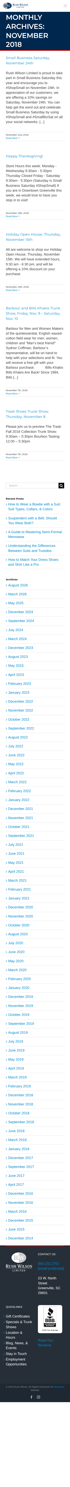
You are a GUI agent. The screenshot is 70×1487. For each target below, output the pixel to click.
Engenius (59, 1386)
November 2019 (20, 1006)
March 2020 (17, 970)
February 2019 (19, 1086)
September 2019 (21, 1024)
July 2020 (15, 943)
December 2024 (20, 612)
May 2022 (16, 764)
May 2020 (16, 961)
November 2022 (20, 710)
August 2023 (18, 657)
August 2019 (18, 1032)
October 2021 (18, 827)
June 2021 (16, 853)
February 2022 (19, 791)
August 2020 (18, 934)
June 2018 (16, 1131)
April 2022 (16, 773)
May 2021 (16, 863)
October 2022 (18, 719)
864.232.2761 (48, 1264)
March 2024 (17, 639)
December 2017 (20, 1158)
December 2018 (20, 1095)
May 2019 (16, 1059)
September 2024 (21, 621)
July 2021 (15, 845)
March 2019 (17, 1077)
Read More (12, 138)
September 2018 (21, 1122)
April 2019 (16, 1068)
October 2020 (18, 925)
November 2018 (20, 1104)
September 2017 (21, 1167)
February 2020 (19, 979)
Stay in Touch (16, 1354)
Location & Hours (14, 1335)
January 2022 (18, 800)
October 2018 (18, 1113)
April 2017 (16, 1185)
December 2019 (20, 997)
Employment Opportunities (16, 1361)
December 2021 (20, 809)
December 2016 (20, 1193)
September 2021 (21, 836)
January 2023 (18, 692)
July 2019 (15, 1041)
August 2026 (18, 585)
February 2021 (19, 889)
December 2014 (20, 1238)
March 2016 (17, 1211)
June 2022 (16, 755)
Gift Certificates (18, 1316)
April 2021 (16, 871)
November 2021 (20, 818)
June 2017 (16, 1176)
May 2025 (16, 603)
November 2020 (20, 916)
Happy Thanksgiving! (24, 156)
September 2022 (21, 728)
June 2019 (16, 1050)
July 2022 (15, 746)
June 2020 (16, 952)
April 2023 (16, 675)
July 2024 (15, 630)
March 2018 (17, 1140)
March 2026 (17, 594)
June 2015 (16, 1229)
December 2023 (20, 648)
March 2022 (17, 782)
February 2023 (19, 684)
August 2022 (18, 737)
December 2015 (20, 1220)
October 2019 (18, 1015)
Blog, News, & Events (17, 1345)
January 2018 (18, 1149)
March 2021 (17, 880)
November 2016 (20, 1203)
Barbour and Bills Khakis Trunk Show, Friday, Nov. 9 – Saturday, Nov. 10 (33, 313)
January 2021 (18, 898)
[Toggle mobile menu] (66, 6)
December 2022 (20, 701)
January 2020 (18, 988)
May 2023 (16, 666)
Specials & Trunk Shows (19, 1324)
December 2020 (20, 907)
